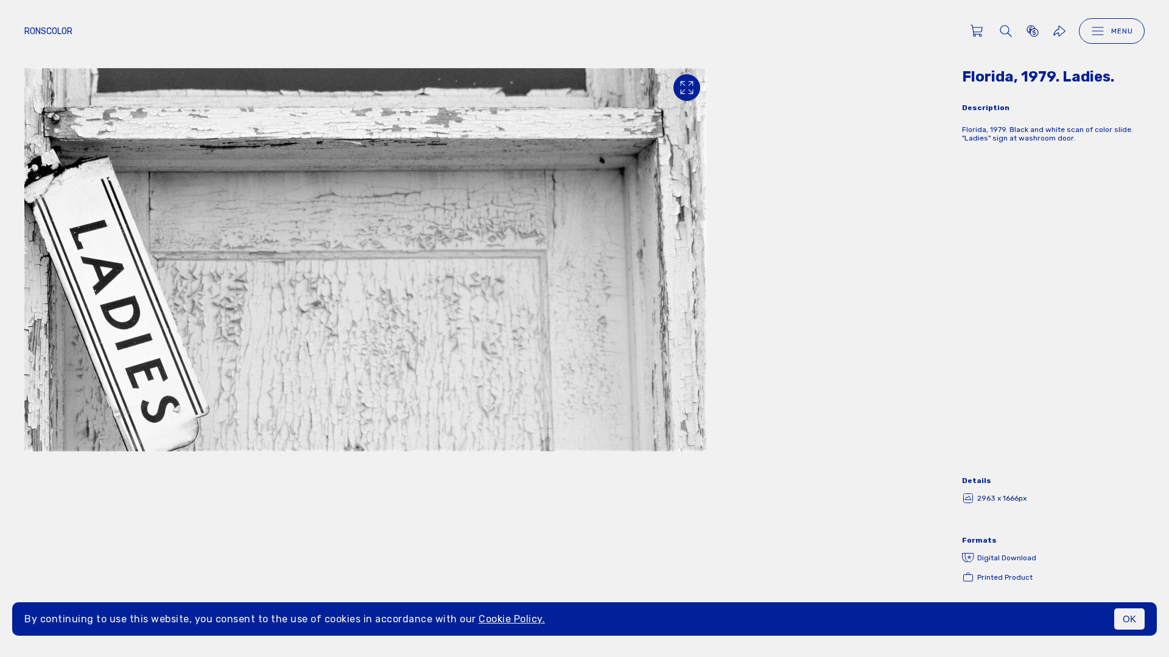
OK (1129, 619)
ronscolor (48, 31)
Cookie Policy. (512, 619)
